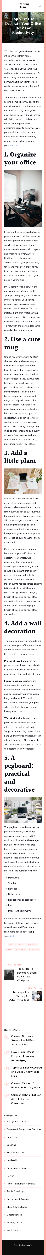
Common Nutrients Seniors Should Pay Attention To (22, 1040)
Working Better (23, 5)
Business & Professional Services (24, 1129)
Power (10, 1175)
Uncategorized (14, 1214)
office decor (20, 949)
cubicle (12, 944)
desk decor (32, 944)
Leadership (12, 1160)
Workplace (12, 1230)
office (8, 949)
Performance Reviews (18, 1168)
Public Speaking (15, 1191)
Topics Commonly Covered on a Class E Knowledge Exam (26, 1072)
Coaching (11, 1144)
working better (15, 1222)
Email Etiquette (15, 1152)
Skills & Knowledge (17, 1207)
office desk (34, 949)
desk (21, 944)
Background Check (16, 1121)
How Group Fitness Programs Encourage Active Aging (23, 1056)
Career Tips (13, 1137)
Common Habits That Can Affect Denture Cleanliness (26, 1099)
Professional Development (21, 1183)
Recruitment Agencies (18, 1199)
